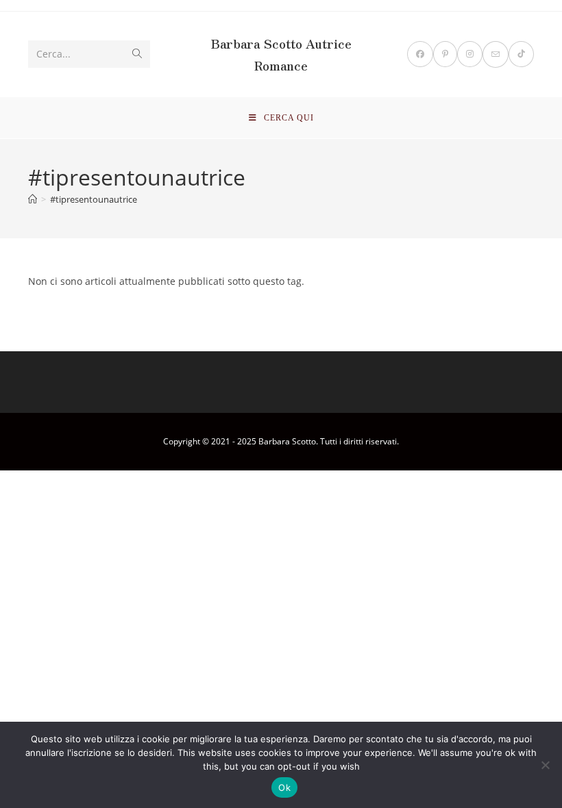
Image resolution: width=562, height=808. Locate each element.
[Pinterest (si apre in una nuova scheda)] (445, 54)
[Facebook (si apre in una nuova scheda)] (420, 54)
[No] (545, 765)
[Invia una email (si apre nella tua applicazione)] (495, 54)
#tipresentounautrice (93, 199)
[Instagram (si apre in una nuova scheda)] (469, 54)
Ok (284, 787)
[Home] (32, 199)
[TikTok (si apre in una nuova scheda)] (521, 54)
